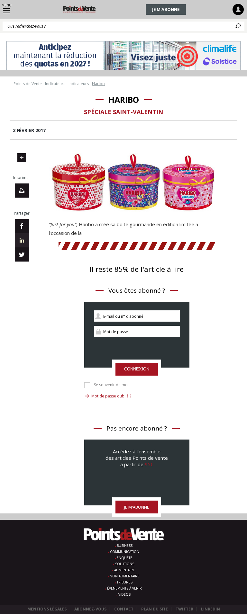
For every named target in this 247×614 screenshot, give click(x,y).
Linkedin (210, 609)
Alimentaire (124, 570)
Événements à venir (124, 588)
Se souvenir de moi (111, 384)
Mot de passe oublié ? (111, 396)
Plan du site (154, 609)
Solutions (124, 564)
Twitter (184, 609)
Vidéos (124, 594)
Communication (124, 551)
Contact (123, 609)
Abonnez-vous (90, 609)
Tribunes (125, 582)
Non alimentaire (124, 576)
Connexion (136, 369)
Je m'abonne (165, 9)
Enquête (124, 558)
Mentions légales (47, 609)
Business (125, 545)
